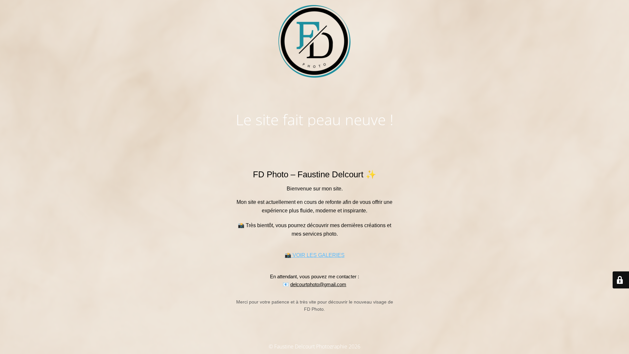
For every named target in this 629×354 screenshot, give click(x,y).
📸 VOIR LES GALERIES (315, 255)
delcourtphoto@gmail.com (318, 284)
